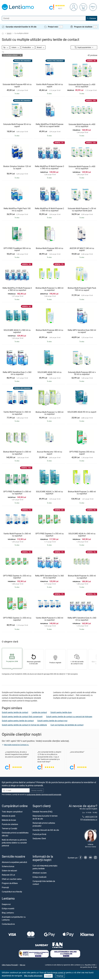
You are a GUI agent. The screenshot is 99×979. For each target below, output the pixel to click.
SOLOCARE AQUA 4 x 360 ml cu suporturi (81, 535)
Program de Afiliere (10, 883)
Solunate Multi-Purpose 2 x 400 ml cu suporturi (82, 86)
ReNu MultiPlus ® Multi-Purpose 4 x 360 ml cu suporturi (17, 289)
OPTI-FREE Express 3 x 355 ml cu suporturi (49, 535)
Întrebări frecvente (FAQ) (43, 811)
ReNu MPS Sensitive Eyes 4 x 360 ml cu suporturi (82, 619)
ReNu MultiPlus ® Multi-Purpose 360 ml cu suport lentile (49, 125)
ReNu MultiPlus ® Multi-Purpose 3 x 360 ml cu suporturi (49, 167)
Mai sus (22, 965)
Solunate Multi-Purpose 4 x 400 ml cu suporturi (82, 125)
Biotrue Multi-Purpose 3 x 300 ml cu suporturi (17, 453)
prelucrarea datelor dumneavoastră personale (44, 794)
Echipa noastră (8, 908)
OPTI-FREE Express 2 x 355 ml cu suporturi (17, 619)
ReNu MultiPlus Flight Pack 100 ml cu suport (17, 209)
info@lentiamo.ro (90, 819)
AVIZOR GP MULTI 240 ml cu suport (82, 249)
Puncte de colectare (10, 824)
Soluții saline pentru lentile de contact (18, 720)
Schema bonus (8, 866)
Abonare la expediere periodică (14, 862)
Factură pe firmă (39, 834)
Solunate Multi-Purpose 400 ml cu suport (17, 85)
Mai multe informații (33, 975)
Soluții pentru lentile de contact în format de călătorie (24, 725)
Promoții (5, 887)
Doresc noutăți (36, 790)
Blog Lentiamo (8, 912)
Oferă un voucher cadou (12, 879)
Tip (4, 47)
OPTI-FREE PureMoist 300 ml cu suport (17, 249)
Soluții (9, 33)
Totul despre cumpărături (12, 811)
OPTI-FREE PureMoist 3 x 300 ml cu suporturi (17, 493)
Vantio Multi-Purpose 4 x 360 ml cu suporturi (49, 619)
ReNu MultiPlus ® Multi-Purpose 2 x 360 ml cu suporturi (49, 209)
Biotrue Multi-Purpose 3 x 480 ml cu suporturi (49, 289)
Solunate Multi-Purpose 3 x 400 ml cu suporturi (82, 167)
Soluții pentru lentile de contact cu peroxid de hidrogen (69, 716)
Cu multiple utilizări (10, 55)
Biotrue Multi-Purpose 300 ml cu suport (49, 249)
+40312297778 (91, 816)
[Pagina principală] (3, 33)
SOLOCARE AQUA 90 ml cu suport (81, 412)
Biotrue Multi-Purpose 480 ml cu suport (49, 331)
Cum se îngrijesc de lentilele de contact (66, 725)
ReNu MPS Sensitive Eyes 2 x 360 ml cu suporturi (17, 373)
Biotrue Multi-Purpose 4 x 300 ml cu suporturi (82, 577)
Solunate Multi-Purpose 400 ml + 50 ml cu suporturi (82, 373)
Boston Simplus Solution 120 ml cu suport (17, 167)
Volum (14, 47)
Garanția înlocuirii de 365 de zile (46, 830)
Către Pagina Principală (10, 965)
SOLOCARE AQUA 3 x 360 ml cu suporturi (17, 331)
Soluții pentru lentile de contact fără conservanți (22, 716)
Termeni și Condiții (9, 828)
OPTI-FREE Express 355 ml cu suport (82, 453)
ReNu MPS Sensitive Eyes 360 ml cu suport (82, 331)
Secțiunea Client (39, 838)
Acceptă (48, 976)
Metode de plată (8, 816)
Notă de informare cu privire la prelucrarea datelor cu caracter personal (14, 842)
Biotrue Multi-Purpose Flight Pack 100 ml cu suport (82, 289)
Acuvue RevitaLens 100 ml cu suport (49, 453)
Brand (39, 47)
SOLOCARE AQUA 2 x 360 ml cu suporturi (49, 493)
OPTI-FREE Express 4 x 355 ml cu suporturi (17, 577)
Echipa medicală (39, 877)
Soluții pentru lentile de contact (15, 712)
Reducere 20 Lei (8, 874)
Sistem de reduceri (9, 870)
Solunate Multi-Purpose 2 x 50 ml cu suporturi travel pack (82, 209)
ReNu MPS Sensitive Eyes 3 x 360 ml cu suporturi (49, 577)
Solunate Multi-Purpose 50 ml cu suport (17, 125)
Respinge (60, 976)
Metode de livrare (9, 820)
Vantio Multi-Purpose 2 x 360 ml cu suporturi (17, 413)
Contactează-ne (8, 924)
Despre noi (6, 904)
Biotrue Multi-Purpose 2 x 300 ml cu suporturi (49, 413)
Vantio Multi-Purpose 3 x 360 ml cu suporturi (17, 535)
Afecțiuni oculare (39, 872)
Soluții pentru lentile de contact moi (52, 720)
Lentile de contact (39, 712)
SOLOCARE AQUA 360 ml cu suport (49, 373)
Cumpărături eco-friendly (12, 891)
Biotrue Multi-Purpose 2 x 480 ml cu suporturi (82, 493)
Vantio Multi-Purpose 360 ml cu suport (49, 85)
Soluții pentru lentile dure (61, 712)
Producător (26, 47)
